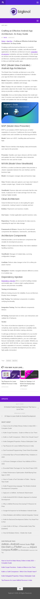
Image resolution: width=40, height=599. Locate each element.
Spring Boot (32, 550)
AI (9, 544)
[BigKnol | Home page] (20, 11)
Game (24, 547)
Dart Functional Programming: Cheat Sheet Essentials (20, 450)
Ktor (19, 550)
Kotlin (14, 549)
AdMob (5, 544)
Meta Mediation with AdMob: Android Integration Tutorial (20, 515)
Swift (36, 550)
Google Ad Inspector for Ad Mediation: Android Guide (19, 510)
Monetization (25, 550)
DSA (12, 547)
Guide (27, 547)
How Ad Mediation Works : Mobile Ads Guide (17, 533)
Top (2, 552)
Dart (8, 547)
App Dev (4, 25)
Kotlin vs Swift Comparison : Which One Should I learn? (20, 437)
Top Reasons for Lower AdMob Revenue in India (18, 446)
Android (9, 360)
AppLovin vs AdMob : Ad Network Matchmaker (18, 493)
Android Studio (24, 544)
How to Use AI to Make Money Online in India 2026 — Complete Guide (18, 562)
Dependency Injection (8, 281)
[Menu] (37, 2)
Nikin (5, 37)
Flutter (18, 546)
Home (3, 41)
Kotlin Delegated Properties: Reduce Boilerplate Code (20, 441)
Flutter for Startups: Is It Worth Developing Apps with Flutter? (27, 384)
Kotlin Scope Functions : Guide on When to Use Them (20, 432)
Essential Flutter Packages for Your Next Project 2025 (20, 468)
